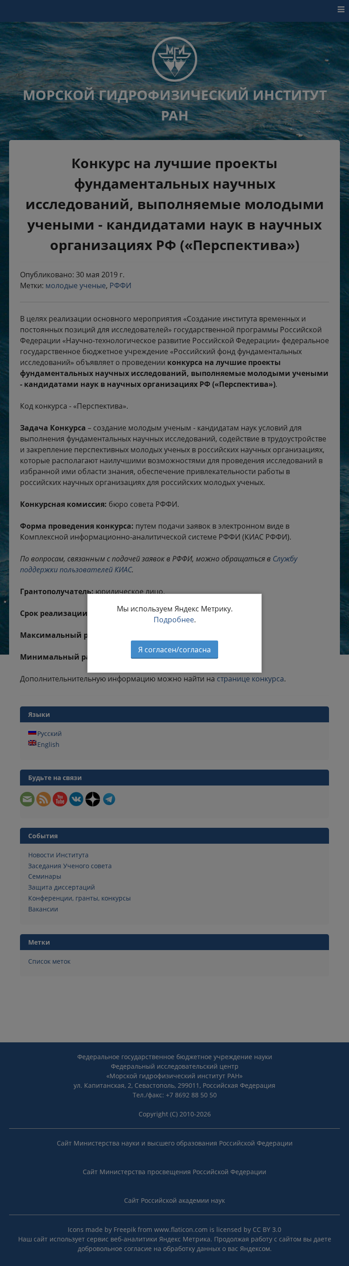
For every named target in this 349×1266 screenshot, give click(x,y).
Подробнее (174, 620)
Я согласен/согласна (174, 650)
